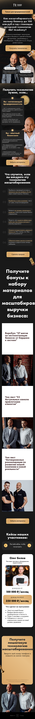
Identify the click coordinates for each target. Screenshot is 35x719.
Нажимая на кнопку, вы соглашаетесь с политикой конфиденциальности (17, 680)
